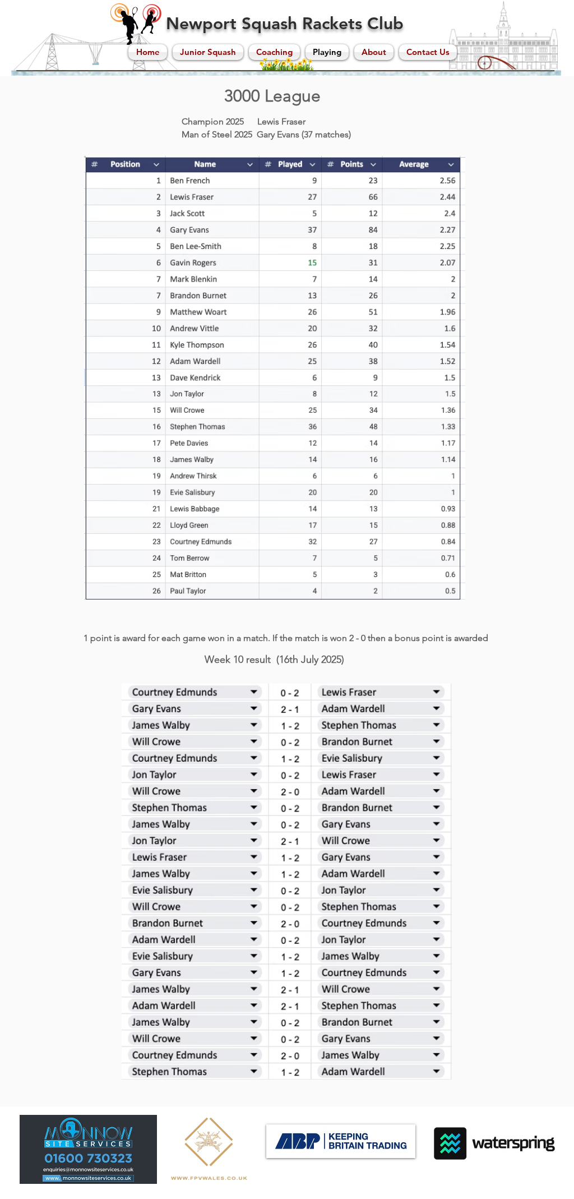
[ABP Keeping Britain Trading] (340, 1141)
